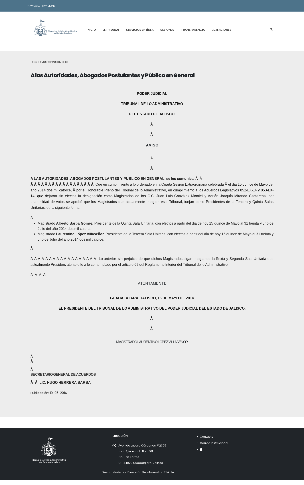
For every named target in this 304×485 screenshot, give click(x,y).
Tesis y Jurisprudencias (49, 62)
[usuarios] (201, 449)
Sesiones (167, 30)
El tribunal (111, 30)
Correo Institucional (214, 443)
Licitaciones (221, 30)
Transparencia (193, 30)
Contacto (206, 436)
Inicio (91, 30)
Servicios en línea (139, 30)
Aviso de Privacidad (42, 6)
